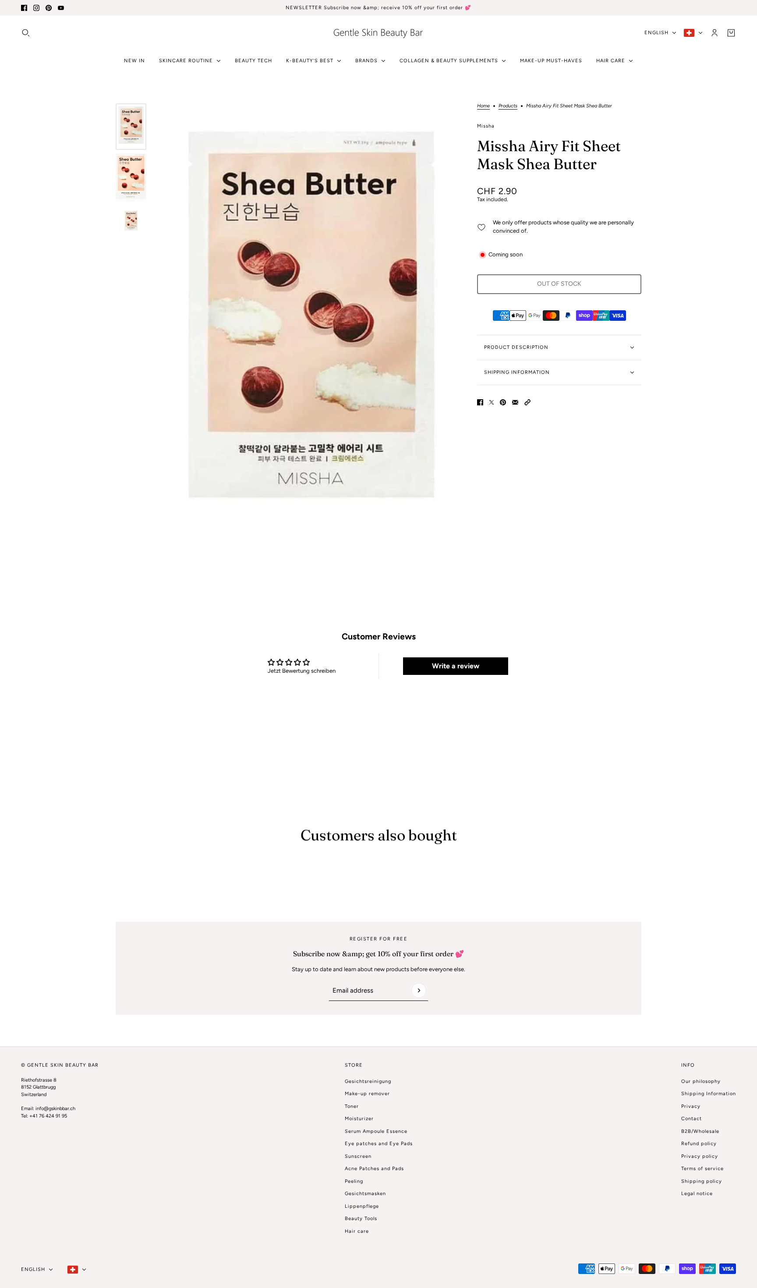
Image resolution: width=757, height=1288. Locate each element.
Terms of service (702, 1168)
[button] (527, 402)
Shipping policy (701, 1181)
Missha (486, 126)
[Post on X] (491, 402)
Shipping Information (708, 1093)
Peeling (354, 1181)
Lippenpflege (362, 1206)
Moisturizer (359, 1118)
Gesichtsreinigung (368, 1081)
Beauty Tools (361, 1218)
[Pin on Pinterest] (503, 402)
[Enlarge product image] (309, 330)
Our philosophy (701, 1081)
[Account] (714, 32)
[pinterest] (48, 8)
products (508, 106)
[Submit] (418, 990)
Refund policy (699, 1143)
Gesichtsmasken (365, 1193)
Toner (352, 1106)
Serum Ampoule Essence (376, 1131)
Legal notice (697, 1193)
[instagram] (36, 8)
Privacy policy (699, 1156)
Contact (691, 1118)
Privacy (690, 1106)
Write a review (455, 666)
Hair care (357, 1231)
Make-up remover (367, 1093)
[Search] (26, 32)
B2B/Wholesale (700, 1131)
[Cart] (731, 32)
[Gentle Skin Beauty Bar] (378, 33)
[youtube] (61, 8)
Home (483, 106)
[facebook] (24, 8)
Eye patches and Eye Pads (379, 1143)
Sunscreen (358, 1156)
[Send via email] (515, 402)
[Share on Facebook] (480, 402)
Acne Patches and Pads (374, 1168)
